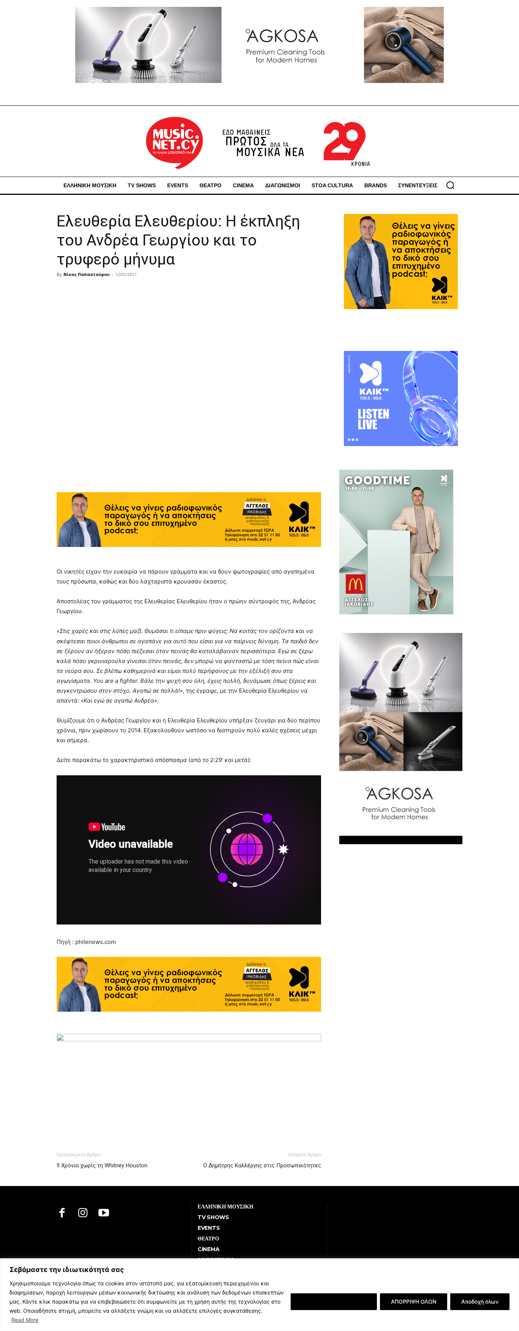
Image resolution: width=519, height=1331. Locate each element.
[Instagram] (83, 1213)
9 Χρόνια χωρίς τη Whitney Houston (102, 1165)
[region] (259, 1294)
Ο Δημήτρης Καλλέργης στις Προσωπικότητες (262, 1165)
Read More (24, 1320)
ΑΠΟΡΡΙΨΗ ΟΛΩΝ (413, 1301)
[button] (450, 185)
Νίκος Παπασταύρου (86, 274)
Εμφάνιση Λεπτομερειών (334, 1301)
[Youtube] (103, 1213)
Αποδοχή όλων (479, 1301)
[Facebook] (62, 1213)
